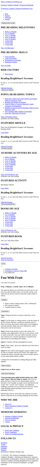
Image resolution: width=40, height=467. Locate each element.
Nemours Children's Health (9, 5)
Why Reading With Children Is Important (18, 111)
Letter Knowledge (11, 58)
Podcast (7, 16)
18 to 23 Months (10, 37)
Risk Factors (9, 74)
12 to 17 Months (10, 35)
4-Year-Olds (9, 43)
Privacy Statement (11, 432)
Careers (7, 422)
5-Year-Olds (9, 44)
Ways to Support (10, 420)
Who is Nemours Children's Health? (16, 406)
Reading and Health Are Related (15, 102)
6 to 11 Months (10, 33)
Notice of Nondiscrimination (14, 434)
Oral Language (10, 56)
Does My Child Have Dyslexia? (15, 113)
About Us (8, 404)
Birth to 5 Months (10, 32)
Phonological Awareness (13, 60)
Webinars (8, 17)
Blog (6, 14)
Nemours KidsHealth (26, 5)
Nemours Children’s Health (14, 416)
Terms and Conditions (12, 430)
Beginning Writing (11, 62)
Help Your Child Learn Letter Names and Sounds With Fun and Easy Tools (21, 99)
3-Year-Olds (9, 41)
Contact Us (8, 408)
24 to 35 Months (10, 39)
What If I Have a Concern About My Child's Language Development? (19, 105)
